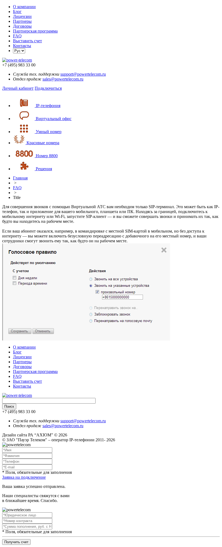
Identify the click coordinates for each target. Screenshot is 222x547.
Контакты (22, 45)
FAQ (17, 36)
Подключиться (48, 88)
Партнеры (22, 21)
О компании (24, 6)
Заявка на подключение (24, 477)
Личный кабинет (18, 88)
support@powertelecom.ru (83, 74)
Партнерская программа (35, 31)
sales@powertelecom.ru (63, 79)
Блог (17, 11)
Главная (20, 178)
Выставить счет (27, 40)
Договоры (22, 26)
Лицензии (22, 16)
